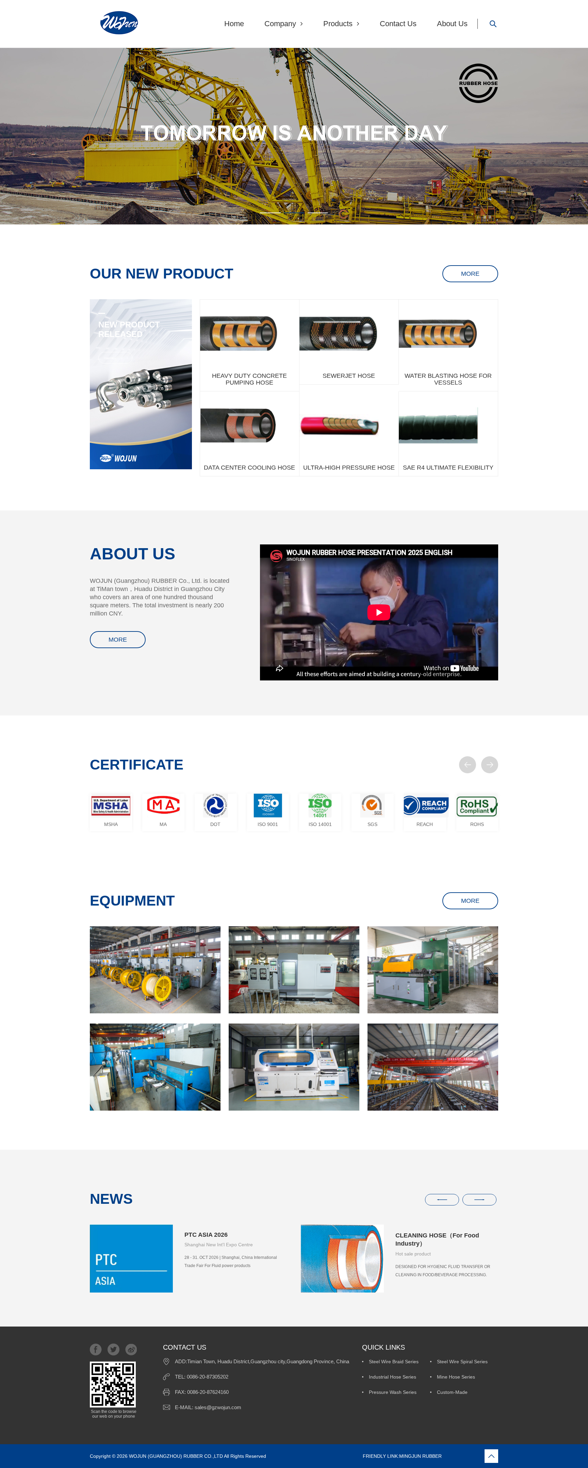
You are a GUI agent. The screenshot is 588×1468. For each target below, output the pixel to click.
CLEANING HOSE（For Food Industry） (437, 1239)
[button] (467, 764)
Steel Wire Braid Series (394, 1361)
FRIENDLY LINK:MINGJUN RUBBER (354, 1456)
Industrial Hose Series (392, 1377)
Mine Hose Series (456, 1377)
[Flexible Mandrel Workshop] (155, 969)
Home (234, 23)
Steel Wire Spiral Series (462, 1361)
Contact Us (398, 23)
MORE (470, 273)
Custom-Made (452, 1392)
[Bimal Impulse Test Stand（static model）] (294, 1067)
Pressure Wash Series (392, 1392)
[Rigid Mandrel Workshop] (433, 1067)
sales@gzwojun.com (218, 1407)
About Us (452, 23)
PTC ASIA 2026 (206, 1234)
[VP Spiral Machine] (155, 1067)
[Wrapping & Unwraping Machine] (294, 969)
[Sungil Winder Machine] (433, 969)
